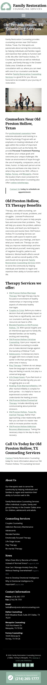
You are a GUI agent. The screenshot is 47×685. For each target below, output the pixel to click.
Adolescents (10, 530)
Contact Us (15, 189)
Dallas (8, 174)
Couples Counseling (14, 523)
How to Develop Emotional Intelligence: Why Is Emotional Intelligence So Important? (22, 581)
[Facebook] (15, 665)
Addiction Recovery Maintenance (19, 527)
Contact (9, 458)
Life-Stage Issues (12, 541)
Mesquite (27, 174)
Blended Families (12, 534)
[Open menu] (23, 15)
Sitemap (36, 658)
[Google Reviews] (23, 665)
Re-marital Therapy (13, 548)
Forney (15, 174)
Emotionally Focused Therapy (18, 538)
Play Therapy (15, 365)
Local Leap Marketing (23, 660)
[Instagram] (28, 665)
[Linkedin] (32, 665)
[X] (19, 665)
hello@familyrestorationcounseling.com (22, 607)
